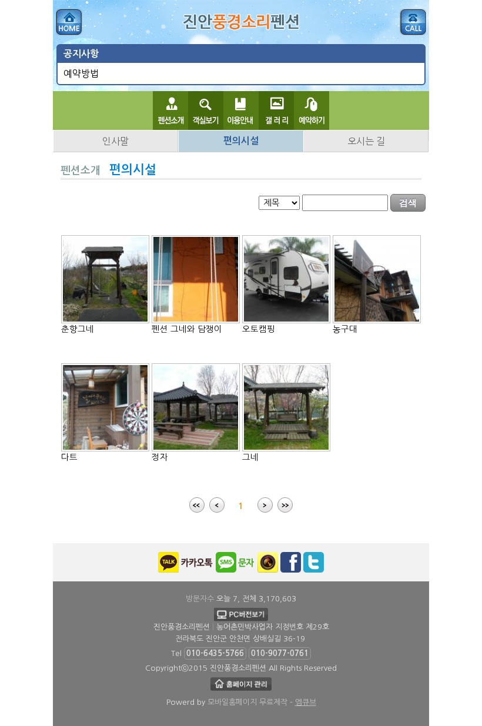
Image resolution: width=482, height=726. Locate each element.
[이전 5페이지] (217, 506)
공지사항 (81, 53)
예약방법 (81, 73)
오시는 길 (366, 141)
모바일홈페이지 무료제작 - (261, 702)
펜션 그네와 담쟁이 (187, 329)
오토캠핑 (258, 329)
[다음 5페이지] (265, 506)
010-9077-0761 (280, 653)
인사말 (115, 141)
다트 (69, 457)
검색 (408, 203)
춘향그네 (77, 329)
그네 (250, 457)
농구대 (345, 329)
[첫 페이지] (197, 506)
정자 (160, 457)
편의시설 (241, 140)
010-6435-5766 (215, 653)
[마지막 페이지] (285, 506)
